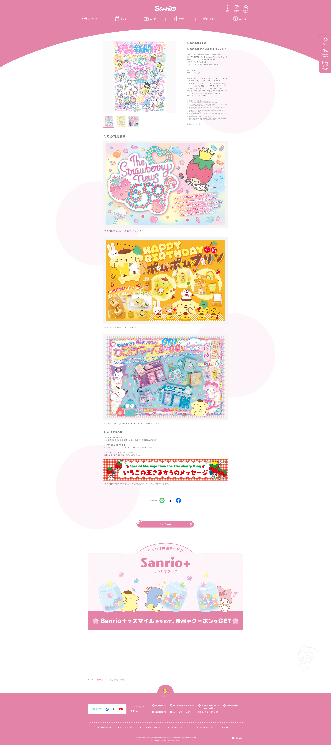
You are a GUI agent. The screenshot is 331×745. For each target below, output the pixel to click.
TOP (90, 679)
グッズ (100, 679)
